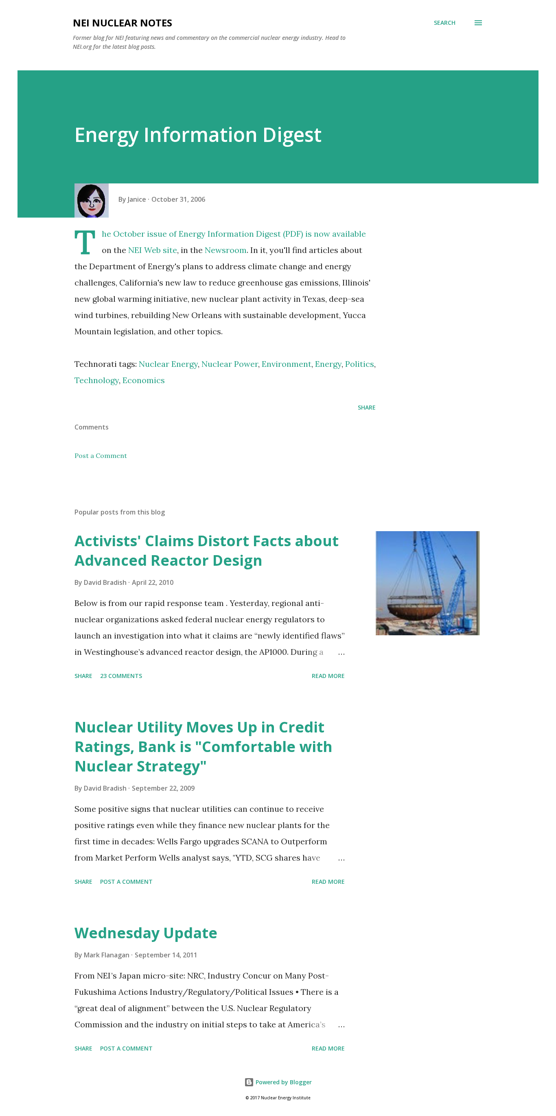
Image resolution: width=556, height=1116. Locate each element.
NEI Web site (152, 250)
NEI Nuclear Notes (122, 22)
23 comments (121, 676)
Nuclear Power (229, 364)
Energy (328, 364)
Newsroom (226, 250)
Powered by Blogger (283, 1082)
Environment (286, 364)
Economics (144, 380)
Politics (359, 364)
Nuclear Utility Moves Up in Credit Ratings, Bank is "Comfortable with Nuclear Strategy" (203, 746)
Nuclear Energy (168, 364)
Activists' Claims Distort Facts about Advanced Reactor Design (206, 550)
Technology (96, 380)
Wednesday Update (145, 933)
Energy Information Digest (230, 234)
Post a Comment (100, 455)
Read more (328, 676)
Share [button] (367, 407)
